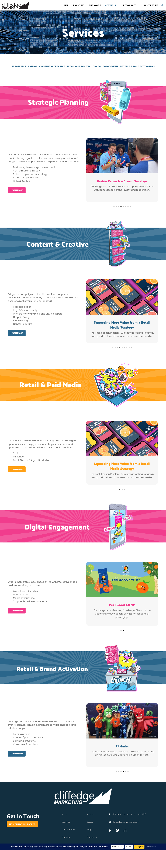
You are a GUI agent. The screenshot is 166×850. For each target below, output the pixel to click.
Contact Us (150, 5)
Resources (129, 5)
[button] (162, 5)
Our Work (95, 5)
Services (110, 5)
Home (65, 5)
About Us (78, 5)
